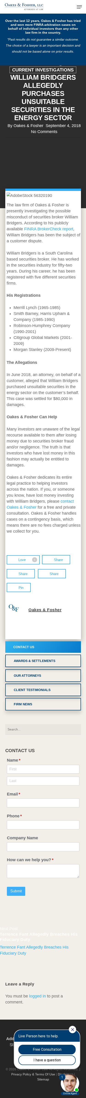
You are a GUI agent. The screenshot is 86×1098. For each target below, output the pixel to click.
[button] (79, 7)
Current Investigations (43, 69)
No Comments (44, 131)
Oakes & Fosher (28, 125)
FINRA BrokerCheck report (48, 229)
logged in (37, 996)
